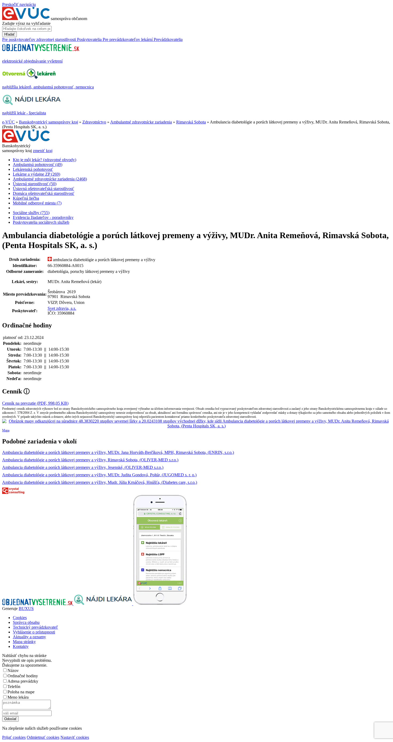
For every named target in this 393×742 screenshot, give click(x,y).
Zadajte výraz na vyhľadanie (26, 23)
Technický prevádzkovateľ (35, 627)
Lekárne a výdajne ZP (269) (36, 174)
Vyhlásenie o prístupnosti (34, 632)
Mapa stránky (24, 641)
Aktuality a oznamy (29, 637)
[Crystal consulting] (13, 492)
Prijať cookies (14, 737)
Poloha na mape (20, 692)
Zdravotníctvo (94, 122)
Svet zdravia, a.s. (62, 308)
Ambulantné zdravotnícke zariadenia (141, 122)
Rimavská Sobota (191, 122)
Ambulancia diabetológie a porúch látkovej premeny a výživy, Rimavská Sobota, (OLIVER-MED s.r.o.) (90, 460)
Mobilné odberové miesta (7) (37, 203)
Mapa (5, 430)
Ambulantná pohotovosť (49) (37, 164)
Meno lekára (18, 697)
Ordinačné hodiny (22, 676)
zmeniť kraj (42, 150)
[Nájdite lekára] (103, 603)
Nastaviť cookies (74, 737)
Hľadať (9, 34)
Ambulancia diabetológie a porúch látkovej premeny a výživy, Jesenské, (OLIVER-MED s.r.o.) (82, 467)
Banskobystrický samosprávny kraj (48, 122)
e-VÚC (8, 122)
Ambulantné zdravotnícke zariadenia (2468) (50, 179)
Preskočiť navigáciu (19, 4)
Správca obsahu (26, 622)
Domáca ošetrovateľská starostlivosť (43, 193)
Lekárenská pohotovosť (33, 169)
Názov (13, 670)
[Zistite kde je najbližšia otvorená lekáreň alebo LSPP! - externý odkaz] (160, 603)
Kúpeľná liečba (26, 198)
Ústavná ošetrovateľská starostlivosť (43, 188)
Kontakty (21, 646)
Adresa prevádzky (22, 681)
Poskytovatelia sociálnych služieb (41, 222)
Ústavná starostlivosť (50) (34, 183)
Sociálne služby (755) (31, 212)
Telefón (13, 686)
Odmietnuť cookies (43, 737)
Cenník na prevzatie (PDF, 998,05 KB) (35, 403)
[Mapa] (196, 423)
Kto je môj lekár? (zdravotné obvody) (44, 159)
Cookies (20, 617)
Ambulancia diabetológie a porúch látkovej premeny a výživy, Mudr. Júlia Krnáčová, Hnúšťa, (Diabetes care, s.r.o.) (99, 482)
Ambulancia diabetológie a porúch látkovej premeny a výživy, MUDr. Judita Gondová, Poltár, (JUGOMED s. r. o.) (99, 475)
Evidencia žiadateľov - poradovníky (43, 217)
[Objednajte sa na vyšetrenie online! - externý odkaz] (38, 603)
